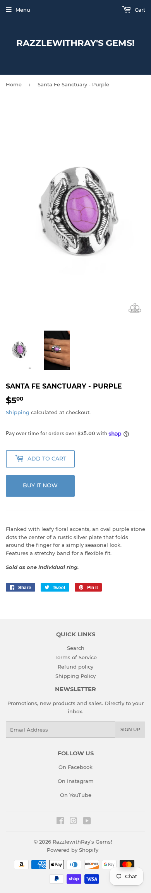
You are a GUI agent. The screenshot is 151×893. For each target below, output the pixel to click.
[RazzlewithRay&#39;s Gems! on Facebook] (60, 822)
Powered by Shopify (72, 850)
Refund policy (75, 667)
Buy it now (40, 485)
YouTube (80, 795)
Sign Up (130, 729)
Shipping (17, 412)
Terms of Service (76, 657)
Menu (22, 10)
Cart (139, 10)
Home (14, 84)
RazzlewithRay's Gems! (75, 42)
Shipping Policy (75, 676)
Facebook (80, 767)
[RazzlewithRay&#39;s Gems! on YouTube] (87, 822)
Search (75, 648)
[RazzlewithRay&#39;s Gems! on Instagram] (73, 822)
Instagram (80, 781)
